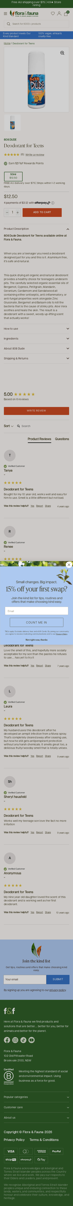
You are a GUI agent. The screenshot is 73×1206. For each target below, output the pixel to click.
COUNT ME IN (36, 622)
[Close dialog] (69, 565)
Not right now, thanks (36, 639)
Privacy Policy (61, 634)
